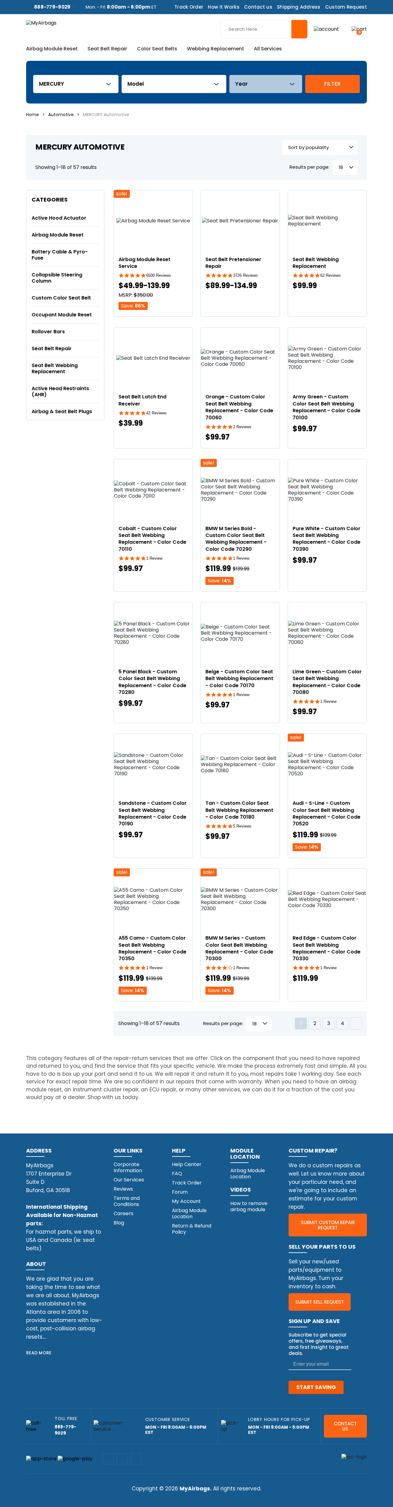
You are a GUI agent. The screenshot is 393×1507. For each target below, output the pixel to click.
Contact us (258, 7)
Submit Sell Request (319, 1302)
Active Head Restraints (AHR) (60, 391)
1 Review (154, 558)
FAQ (177, 1173)
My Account (186, 1201)
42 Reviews (156, 413)
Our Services (129, 1179)
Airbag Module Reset (52, 49)
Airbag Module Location (189, 1213)
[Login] (326, 28)
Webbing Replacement (215, 49)
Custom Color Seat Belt (61, 297)
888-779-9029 (52, 7)
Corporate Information (128, 1167)
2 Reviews (242, 427)
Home (32, 115)
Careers (123, 1213)
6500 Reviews (158, 275)
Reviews (123, 1188)
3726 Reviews (245, 275)
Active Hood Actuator (59, 217)
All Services (268, 49)
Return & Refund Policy (191, 1228)
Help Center (186, 1164)
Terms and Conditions (127, 1201)
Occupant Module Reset (62, 314)
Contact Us (345, 1426)
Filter (332, 84)
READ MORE (39, 1352)
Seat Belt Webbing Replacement (55, 368)
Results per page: (309, 167)
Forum (180, 1192)
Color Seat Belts (157, 49)
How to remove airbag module (248, 1206)
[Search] (299, 29)
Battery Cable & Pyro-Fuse (60, 254)
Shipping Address (299, 7)
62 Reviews (330, 275)
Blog (119, 1222)
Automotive (61, 115)
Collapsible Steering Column (57, 277)
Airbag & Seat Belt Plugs (62, 411)
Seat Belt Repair (107, 49)
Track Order (188, 7)
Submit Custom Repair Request (328, 1225)
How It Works (223, 7)
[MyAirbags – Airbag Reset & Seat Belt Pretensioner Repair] (41, 22)
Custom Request (346, 7)
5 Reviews (242, 826)
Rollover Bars (48, 331)
